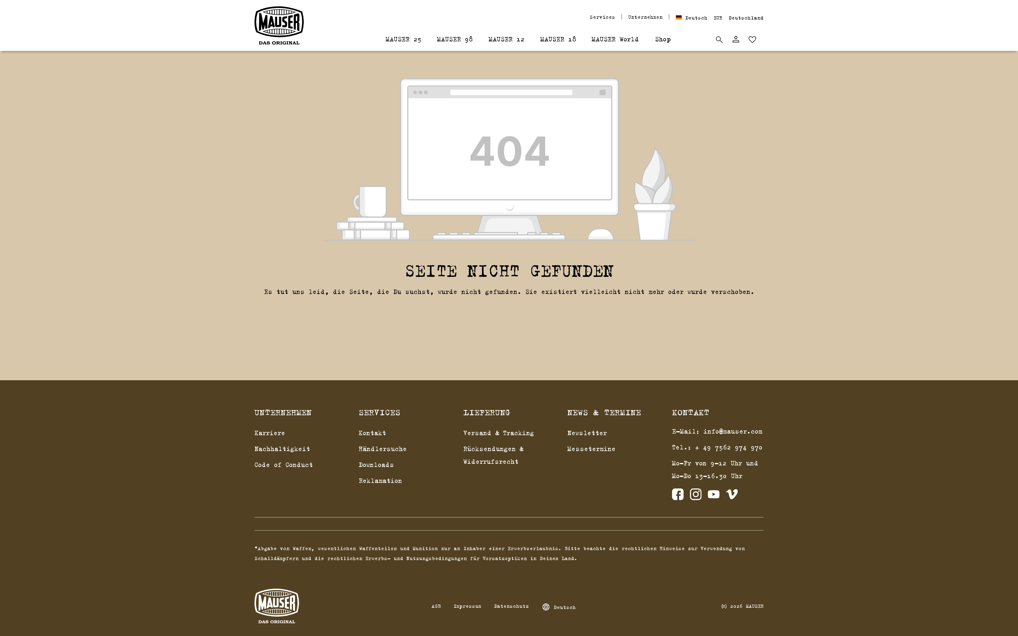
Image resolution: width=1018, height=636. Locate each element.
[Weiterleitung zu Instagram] (695, 496)
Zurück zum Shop (509, 312)
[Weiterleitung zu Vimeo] (732, 496)
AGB (436, 606)
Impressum (467, 606)
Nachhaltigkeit (282, 448)
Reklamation (380, 480)
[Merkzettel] (752, 40)
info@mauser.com (732, 431)
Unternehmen (645, 17)
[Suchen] (719, 40)
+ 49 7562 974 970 (729, 447)
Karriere (269, 433)
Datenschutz (511, 606)
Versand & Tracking (498, 433)
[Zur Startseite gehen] (279, 25)
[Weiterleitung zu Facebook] (678, 496)
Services (602, 17)
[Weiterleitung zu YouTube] (713, 496)
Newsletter (587, 433)
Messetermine (591, 448)
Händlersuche (383, 448)
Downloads (376, 464)
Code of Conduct (283, 464)
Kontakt (372, 433)
